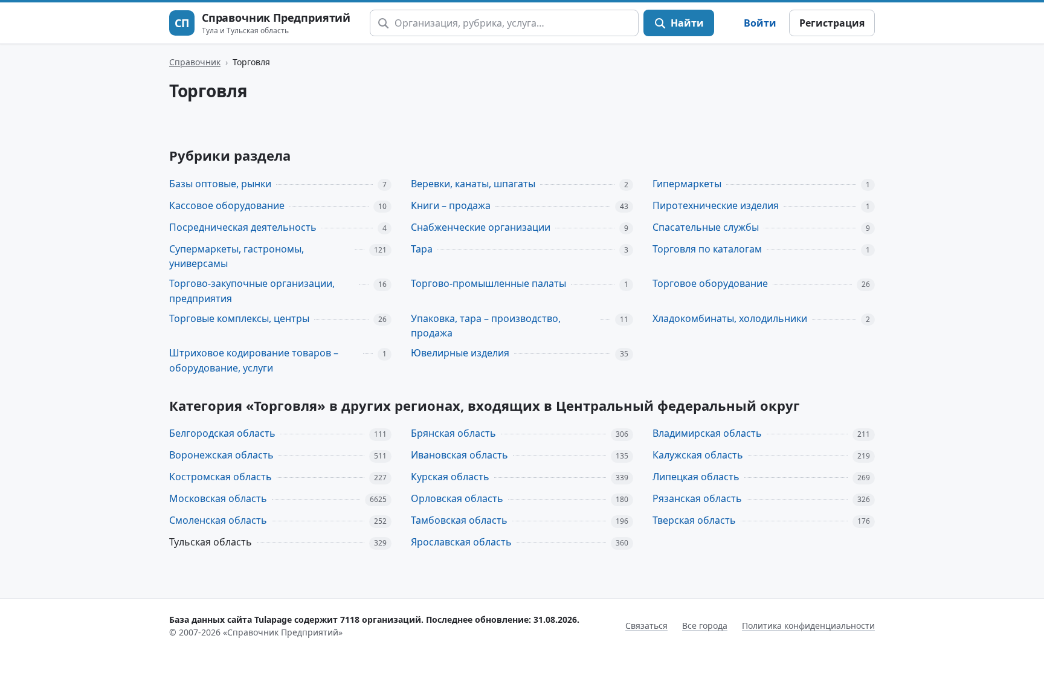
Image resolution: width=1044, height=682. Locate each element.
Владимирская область (707, 433)
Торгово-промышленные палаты (488, 283)
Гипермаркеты (686, 183)
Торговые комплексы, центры (239, 318)
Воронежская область (221, 455)
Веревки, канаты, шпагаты (473, 183)
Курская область (450, 476)
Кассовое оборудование (227, 205)
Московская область (218, 498)
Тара (422, 249)
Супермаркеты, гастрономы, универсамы (236, 256)
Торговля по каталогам (707, 249)
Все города (704, 625)
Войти (760, 23)
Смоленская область (218, 520)
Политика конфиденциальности (808, 625)
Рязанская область (697, 498)
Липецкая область (696, 476)
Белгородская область (222, 433)
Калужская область (697, 455)
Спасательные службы (705, 227)
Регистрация (832, 23)
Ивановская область (459, 455)
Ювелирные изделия (460, 352)
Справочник (195, 62)
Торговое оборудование (710, 283)
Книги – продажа (451, 205)
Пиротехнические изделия (715, 205)
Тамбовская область (459, 520)
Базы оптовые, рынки (220, 183)
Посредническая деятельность (243, 227)
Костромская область (220, 476)
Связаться (646, 625)
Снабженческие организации (480, 227)
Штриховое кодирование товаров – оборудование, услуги (253, 360)
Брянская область (453, 433)
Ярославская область (461, 541)
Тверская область (694, 520)
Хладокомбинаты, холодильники (729, 318)
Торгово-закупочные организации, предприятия (252, 291)
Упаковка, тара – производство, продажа (486, 326)
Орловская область (457, 498)
